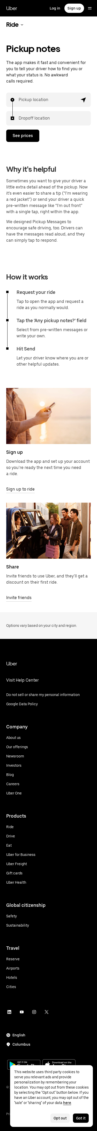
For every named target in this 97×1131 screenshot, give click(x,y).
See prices (23, 135)
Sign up (74, 8)
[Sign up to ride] (48, 416)
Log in (55, 8)
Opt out (60, 1118)
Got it (81, 1118)
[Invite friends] (48, 531)
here (67, 1103)
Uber (11, 8)
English (18, 1035)
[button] (83, 100)
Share (12, 566)
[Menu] (89, 8)
